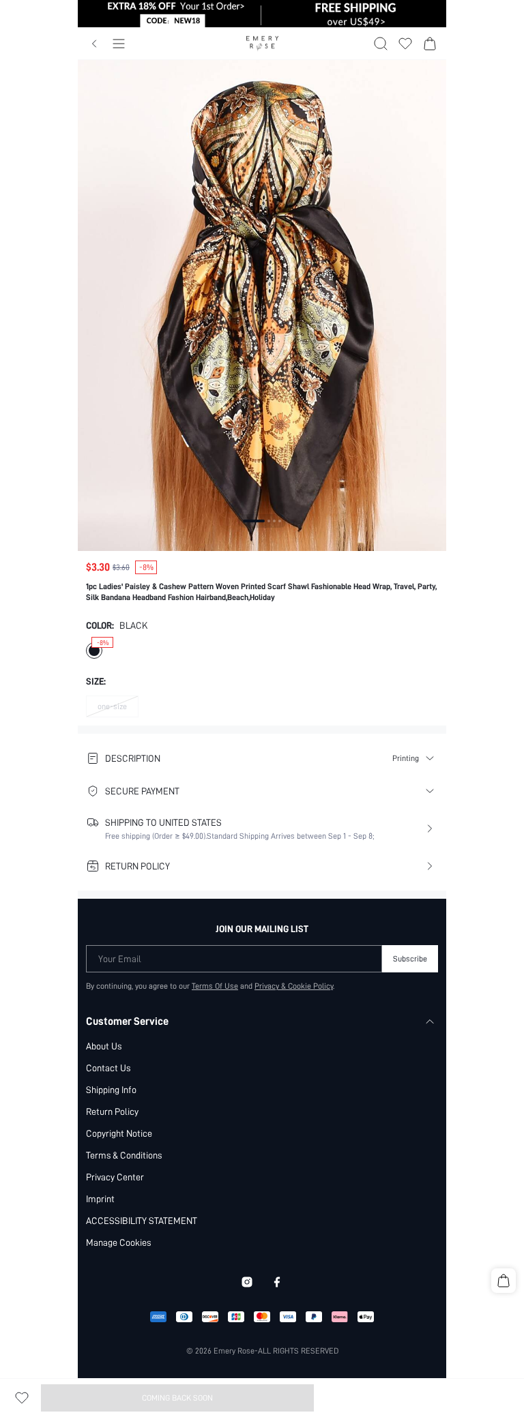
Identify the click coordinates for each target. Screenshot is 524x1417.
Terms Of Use (215, 986)
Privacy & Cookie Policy (293, 986)
